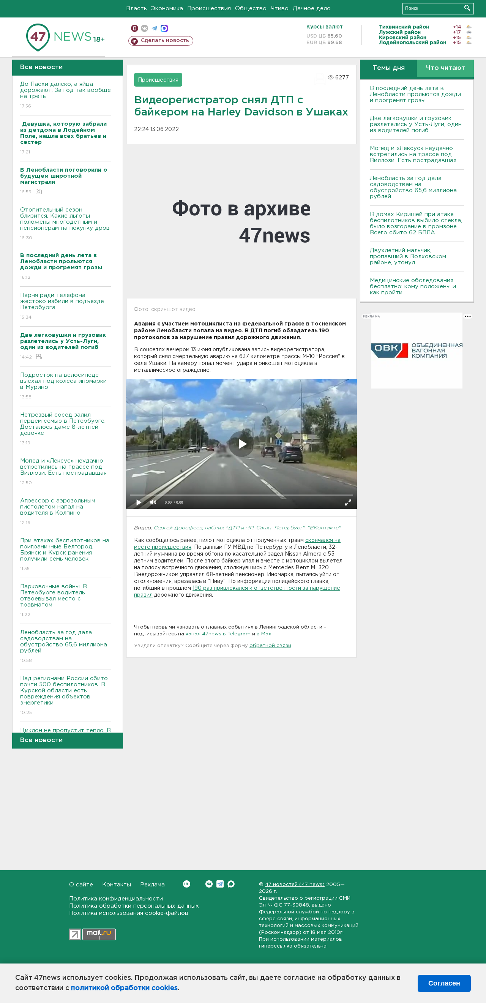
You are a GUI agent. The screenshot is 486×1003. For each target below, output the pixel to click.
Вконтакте (209, 884)
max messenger (164, 28)
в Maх (264, 634)
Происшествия (209, 8)
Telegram (220, 884)
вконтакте (144, 28)
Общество (251, 8)
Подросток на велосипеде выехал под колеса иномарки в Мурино (63, 386)
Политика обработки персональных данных (134, 905)
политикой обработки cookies (124, 988)
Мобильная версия (134, 28)
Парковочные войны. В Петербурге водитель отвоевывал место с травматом (53, 600)
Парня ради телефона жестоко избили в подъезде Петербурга (62, 306)
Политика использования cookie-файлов (128, 913)
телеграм (154, 28)
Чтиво (280, 8)
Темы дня (388, 68)
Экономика (167, 8)
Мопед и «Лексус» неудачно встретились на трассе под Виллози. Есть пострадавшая (63, 471)
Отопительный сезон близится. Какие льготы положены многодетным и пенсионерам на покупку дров (65, 223)
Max (231, 884)
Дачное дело (312, 8)
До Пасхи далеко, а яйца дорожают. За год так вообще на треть (65, 95)
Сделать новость (165, 40)
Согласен (444, 983)
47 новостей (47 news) (295, 885)
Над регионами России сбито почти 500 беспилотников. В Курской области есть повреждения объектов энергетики (64, 695)
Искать (467, 8)
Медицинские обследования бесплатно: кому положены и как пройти (413, 286)
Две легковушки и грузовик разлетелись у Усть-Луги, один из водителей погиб (416, 124)
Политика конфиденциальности (116, 898)
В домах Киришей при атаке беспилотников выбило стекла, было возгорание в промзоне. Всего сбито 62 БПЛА (416, 223)
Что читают (445, 68)
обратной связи (270, 646)
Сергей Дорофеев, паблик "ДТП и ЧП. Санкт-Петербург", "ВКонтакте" (247, 528)
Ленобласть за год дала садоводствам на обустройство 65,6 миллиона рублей (63, 646)
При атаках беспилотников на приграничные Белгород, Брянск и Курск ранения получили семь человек (64, 554)
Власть (136, 8)
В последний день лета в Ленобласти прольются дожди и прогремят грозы (415, 94)
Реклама (152, 884)
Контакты (116, 884)
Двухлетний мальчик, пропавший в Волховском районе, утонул (408, 256)
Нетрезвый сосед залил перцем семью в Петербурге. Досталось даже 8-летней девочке (63, 428)
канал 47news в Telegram (218, 634)
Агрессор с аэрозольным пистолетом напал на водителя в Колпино (57, 511)
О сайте (81, 884)
